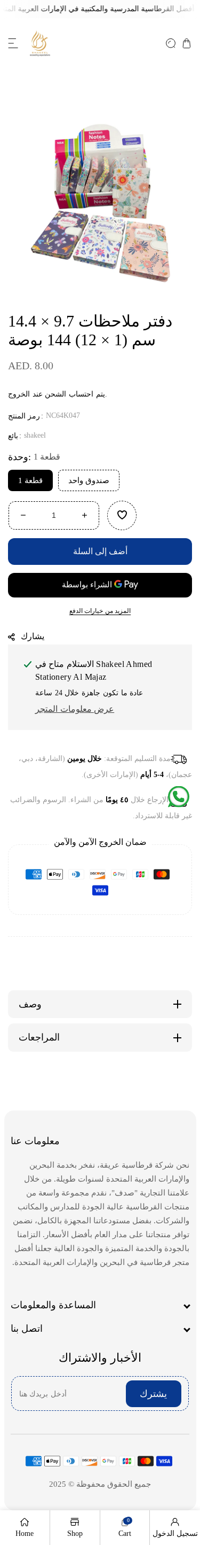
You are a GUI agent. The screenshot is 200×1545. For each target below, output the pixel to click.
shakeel (35, 435)
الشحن (55, 394)
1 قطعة (30, 480)
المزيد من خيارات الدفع (100, 610)
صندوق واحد (88, 480)
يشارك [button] (32, 635)
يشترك (153, 1393)
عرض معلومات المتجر (74, 708)
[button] (13, 43)
